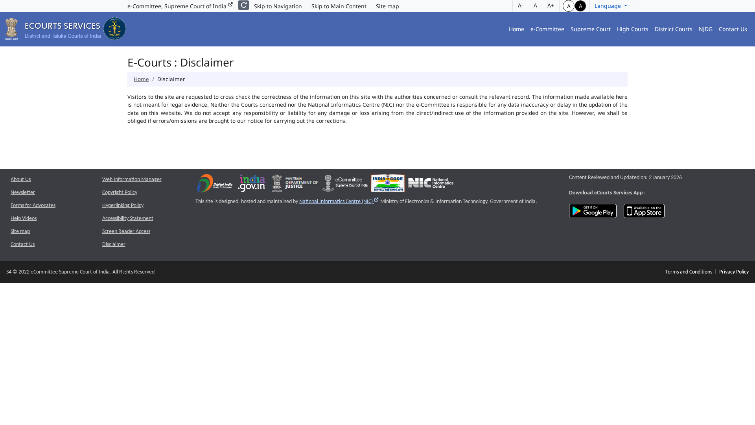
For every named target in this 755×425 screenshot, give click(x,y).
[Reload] (243, 5)
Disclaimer (113, 244)
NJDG (706, 29)
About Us (21, 179)
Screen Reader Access (126, 231)
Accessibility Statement (127, 218)
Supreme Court (591, 29)
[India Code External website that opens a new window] (388, 185)
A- (520, 5)
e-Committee (547, 29)
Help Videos (24, 218)
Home (516, 29)
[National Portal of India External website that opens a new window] (252, 185)
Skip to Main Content (338, 6)
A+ (550, 5)
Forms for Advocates (33, 205)
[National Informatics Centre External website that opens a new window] (430, 185)
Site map (387, 6)
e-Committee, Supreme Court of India (177, 6)
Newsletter (23, 192)
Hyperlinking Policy (123, 205)
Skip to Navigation (278, 6)
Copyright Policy (119, 192)
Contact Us (733, 29)
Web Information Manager (132, 179)
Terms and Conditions (688, 272)
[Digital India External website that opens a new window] (214, 185)
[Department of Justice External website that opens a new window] (295, 185)
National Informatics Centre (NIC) (339, 201)
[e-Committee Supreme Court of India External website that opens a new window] (345, 185)
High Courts (632, 29)
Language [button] (608, 5)
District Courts (673, 29)
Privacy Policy (734, 272)
